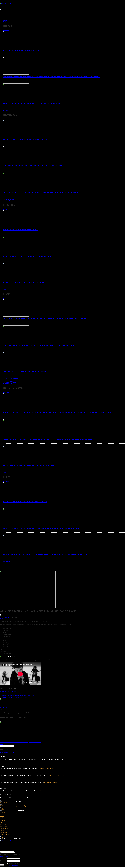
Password (3, 861)
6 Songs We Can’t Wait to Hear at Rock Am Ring (27, 256)
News (5, 21)
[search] (14, 852)
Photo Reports (12, 382)
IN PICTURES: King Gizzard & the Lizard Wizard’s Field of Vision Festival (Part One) (45, 319)
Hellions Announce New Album (18, 697)
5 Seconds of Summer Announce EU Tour (24, 50)
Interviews (7, 383)
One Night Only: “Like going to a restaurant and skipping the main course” (42, 192)
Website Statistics (5, 834)
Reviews (6, 110)
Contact (6, 561)
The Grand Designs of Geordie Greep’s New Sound (29, 465)
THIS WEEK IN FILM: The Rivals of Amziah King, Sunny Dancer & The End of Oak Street (46, 554)
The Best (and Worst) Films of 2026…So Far (25, 139)
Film (4, 472)
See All (6, 30)
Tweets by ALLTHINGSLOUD (9, 752)
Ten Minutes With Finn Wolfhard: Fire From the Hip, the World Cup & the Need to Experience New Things (58, 413)
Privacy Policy (20, 805)
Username (3, 858)
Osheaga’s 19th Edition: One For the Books (25, 372)
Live (4, 289)
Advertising (3, 832)
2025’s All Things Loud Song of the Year (23, 283)
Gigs (7, 380)
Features (6, 200)
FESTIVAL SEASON (12, 379)
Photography (4, 826)
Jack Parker (7, 617)
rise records (12, 692)
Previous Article (5, 695)
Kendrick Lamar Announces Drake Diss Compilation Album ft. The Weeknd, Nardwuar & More (51, 77)
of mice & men (4, 692)
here (14, 688)
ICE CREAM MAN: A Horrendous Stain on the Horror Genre (32, 166)
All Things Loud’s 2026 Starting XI (20, 230)
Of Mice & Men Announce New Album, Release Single (20, 742)
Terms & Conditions (22, 807)
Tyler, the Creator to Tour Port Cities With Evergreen (32, 103)
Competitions (4, 828)
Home (18, 814)
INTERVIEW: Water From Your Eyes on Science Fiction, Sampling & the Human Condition (48, 439)
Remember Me (13, 863)
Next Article (4, 697)
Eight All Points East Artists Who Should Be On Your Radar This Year (39, 345)
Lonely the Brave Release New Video (22, 695)
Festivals (10, 381)
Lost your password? (13, 865)
